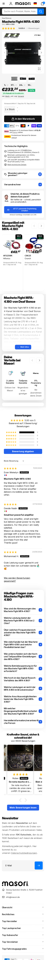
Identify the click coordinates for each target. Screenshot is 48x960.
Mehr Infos (24, 347)
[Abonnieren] (39, 865)
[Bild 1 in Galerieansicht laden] (14, 78)
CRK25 (28, 256)
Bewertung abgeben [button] (23, 451)
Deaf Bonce (6, 18)
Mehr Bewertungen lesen (23, 807)
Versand (21, 96)
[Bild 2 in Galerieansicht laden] (23, 78)
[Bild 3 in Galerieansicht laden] (31, 78)
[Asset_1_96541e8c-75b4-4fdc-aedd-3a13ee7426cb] (15, 885)
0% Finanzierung (36, 383)
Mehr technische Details (16, 165)
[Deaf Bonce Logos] (12, 36)
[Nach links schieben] (5, 52)
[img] (21, 28)
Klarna (14, 132)
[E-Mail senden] (40, 174)
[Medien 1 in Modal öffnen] (23, 53)
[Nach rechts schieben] (41, 52)
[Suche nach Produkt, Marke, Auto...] (40, 11)
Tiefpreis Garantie (23, 382)
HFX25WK (7, 256)
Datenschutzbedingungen (24, 853)
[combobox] (23, 11)
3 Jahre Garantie (10, 382)
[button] (42, 4)
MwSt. (7, 96)
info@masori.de (13, 897)
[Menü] (4, 4)
